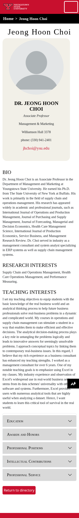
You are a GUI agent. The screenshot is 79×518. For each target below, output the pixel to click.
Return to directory (19, 490)
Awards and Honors (23, 434)
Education (15, 421)
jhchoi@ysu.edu (36, 148)
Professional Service (23, 475)
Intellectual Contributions (29, 461)
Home (8, 18)
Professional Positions (25, 448)
